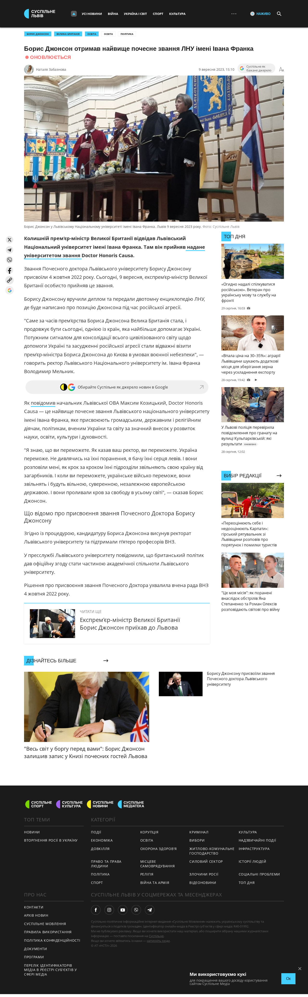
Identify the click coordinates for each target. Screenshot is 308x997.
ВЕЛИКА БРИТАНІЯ (68, 34)
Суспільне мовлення (45, 923)
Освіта (108, 34)
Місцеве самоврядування (157, 863)
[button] (9, 240)
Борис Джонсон (38, 34)
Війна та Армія (154, 882)
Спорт (158, 14)
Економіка (102, 840)
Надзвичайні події (257, 840)
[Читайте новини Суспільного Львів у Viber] (136, 910)
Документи (35, 948)
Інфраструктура (254, 848)
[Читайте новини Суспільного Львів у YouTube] (123, 910)
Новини (32, 832)
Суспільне (156, 936)
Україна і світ (135, 14)
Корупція (149, 832)
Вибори (197, 840)
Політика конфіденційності (52, 940)
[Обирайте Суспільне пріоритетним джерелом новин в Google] (9, 290)
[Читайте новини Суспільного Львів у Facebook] (96, 910)
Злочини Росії (203, 874)
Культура (177, 14)
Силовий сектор (206, 861)
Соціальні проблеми (259, 874)
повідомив (43, 403)
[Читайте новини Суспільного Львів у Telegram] (149, 910)
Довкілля (100, 848)
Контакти (34, 907)
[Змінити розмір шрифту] (281, 69)
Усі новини (92, 14)
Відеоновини (202, 882)
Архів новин (36, 915)
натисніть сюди (158, 941)
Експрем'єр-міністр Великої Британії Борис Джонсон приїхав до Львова (130, 623)
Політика (127, 34)
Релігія (147, 874)
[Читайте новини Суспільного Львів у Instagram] (109, 910)
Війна (113, 14)
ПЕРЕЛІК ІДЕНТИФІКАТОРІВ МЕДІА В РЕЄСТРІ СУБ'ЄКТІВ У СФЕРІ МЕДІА (50, 970)
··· (234, 13)
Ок (288, 979)
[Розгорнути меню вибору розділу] (74, 14)
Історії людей (252, 861)
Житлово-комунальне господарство (212, 851)
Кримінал (199, 832)
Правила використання (48, 932)
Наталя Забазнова (51, 69)
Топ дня (247, 882)
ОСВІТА (91, 34)
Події (96, 832)
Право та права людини (106, 863)
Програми (34, 957)
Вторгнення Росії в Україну (51, 840)
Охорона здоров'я (158, 848)
